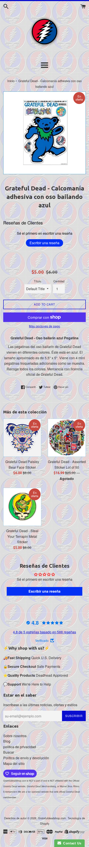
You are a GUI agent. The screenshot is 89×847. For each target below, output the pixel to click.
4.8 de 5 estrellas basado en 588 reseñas (44, 631)
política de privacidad (19, 746)
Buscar (8, 752)
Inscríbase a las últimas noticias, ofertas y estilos (40, 704)
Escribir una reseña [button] (44, 591)
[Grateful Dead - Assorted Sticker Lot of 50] (67, 438)
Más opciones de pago (44, 326)
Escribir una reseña (44, 242)
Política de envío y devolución (26, 757)
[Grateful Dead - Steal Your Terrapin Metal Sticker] (22, 507)
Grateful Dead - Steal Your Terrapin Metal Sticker (22, 536)
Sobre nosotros (15, 735)
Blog (6, 741)
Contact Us (71, 843)
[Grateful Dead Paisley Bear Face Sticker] (22, 438)
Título (37, 281)
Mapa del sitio (14, 763)
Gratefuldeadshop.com (52, 818)
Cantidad (58, 281)
